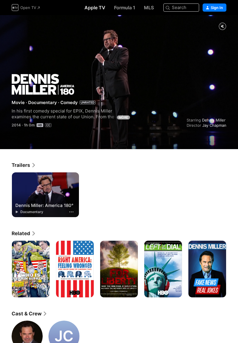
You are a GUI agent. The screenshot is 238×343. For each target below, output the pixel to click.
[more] (71, 212)
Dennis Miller (214, 120)
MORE (123, 117)
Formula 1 (124, 7)
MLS (149, 7)
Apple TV (94, 7)
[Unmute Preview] (222, 26)
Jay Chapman (214, 125)
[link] (24, 165)
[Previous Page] (6, 269)
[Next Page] (232, 269)
